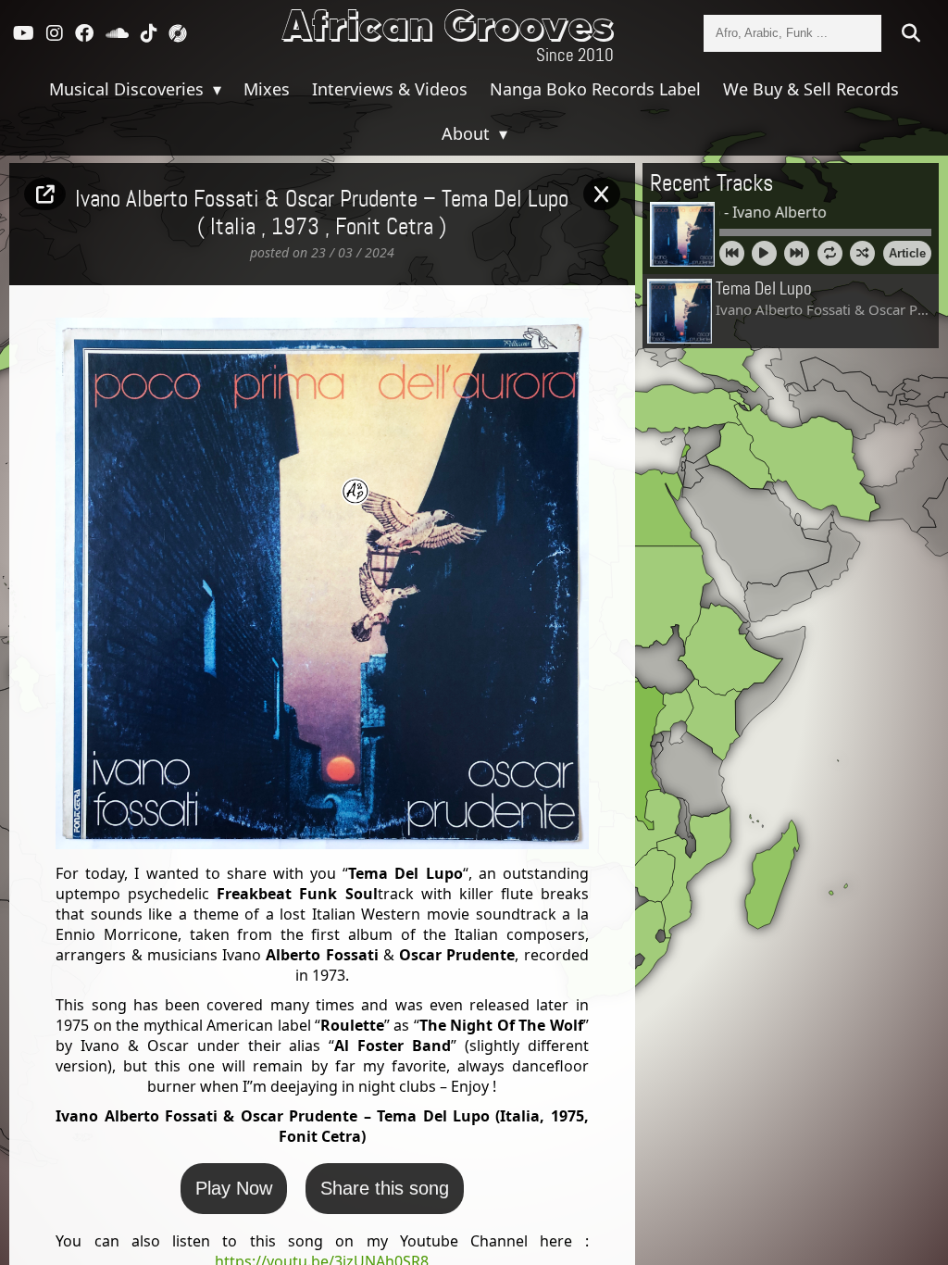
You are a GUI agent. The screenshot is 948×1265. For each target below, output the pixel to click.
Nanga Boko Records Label (595, 89)
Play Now (233, 1188)
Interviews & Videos (390, 89)
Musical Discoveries (128, 89)
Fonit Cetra (384, 228)
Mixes (266, 89)
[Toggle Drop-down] (214, 89)
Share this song (384, 1188)
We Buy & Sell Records (811, 89)
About (468, 133)
